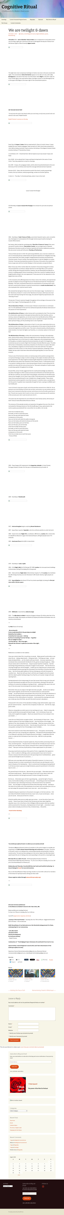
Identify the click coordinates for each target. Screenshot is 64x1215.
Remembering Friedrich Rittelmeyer (44, 990)
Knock (11, 1123)
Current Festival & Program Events (18, 19)
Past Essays (4, 23)
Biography (32, 19)
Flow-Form (12, 1120)
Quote (46, 34)
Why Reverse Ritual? (51, 19)
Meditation (41, 34)
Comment (11, 1006)
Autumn (21, 34)
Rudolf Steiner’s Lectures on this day (18, 119)
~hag (11, 1140)
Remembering (11, 35)
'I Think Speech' (32, 1084)
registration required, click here (22, 916)
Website (10, 1030)
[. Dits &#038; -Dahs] (15, 973)
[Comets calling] (32, 973)
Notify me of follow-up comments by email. (21, 1033)
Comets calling (28, 978)
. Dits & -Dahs (11, 978)
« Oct (19, 1175)
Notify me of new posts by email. (18, 1036)
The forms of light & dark (16, 1127)
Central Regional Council (29, 34)
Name (10, 1024)
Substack (40, 19)
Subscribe (14, 1066)
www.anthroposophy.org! (33, 877)
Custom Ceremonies (16, 23)
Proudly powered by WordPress (15, 1212)
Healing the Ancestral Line (20, 1140)
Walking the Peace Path (16, 990)
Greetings (4, 19)
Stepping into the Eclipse (16, 1130)
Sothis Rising (44, 978)
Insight (37, 34)
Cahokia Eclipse (13, 1125)
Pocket (51, 960)
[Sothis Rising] (48, 973)
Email (20, 868)
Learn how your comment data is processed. (32, 1047)
